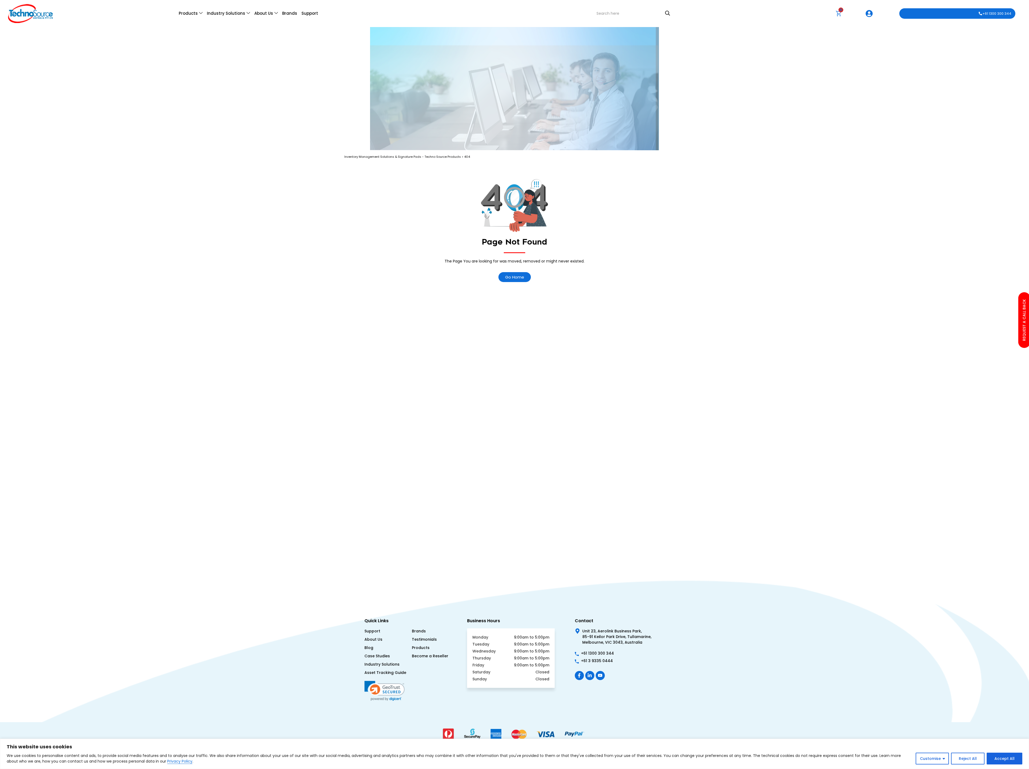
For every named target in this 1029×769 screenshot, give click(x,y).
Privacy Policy (179, 761)
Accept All (1004, 758)
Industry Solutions (226, 13)
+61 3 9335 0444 (597, 660)
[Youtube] (600, 675)
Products (188, 13)
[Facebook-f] (579, 675)
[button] (386, 710)
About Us (263, 13)
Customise (930, 758)
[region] (514, 754)
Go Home (514, 277)
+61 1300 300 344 (996, 13)
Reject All (968, 758)
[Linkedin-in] (589, 675)
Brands (289, 13)
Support (309, 13)
